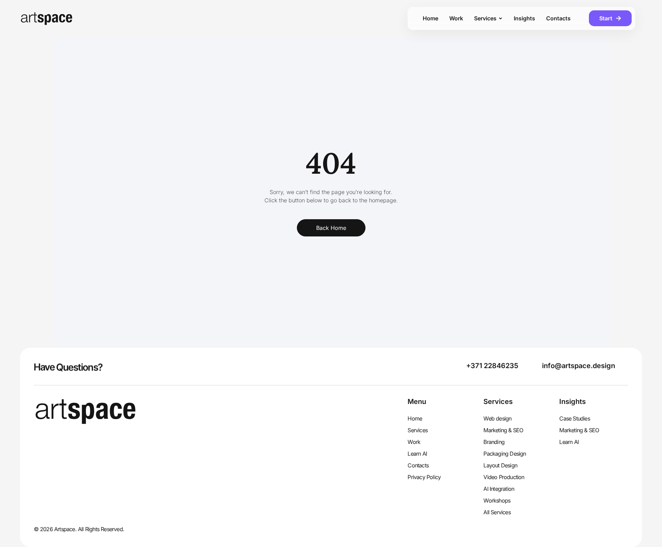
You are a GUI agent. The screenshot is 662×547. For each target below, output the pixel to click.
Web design (497, 418)
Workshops (496, 500)
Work (414, 441)
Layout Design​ (500, 465)
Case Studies (574, 418)
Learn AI (417, 453)
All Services (496, 512)
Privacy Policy (424, 477)
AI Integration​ (498, 488)
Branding (493, 441)
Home (415, 418)
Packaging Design (504, 453)
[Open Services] (500, 18)
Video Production (503, 477)
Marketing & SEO (503, 430)
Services (418, 430)
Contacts (418, 465)
